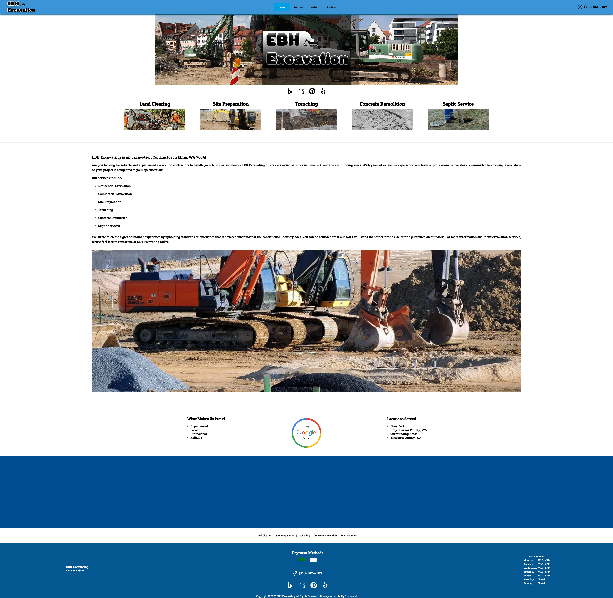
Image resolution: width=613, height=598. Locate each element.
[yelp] (323, 92)
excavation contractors (173, 165)
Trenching (105, 210)
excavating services (289, 165)
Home (282, 6)
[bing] (289, 92)
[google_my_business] (300, 92)
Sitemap (324, 596)
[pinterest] (312, 92)
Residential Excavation (114, 186)
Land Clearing (264, 535)
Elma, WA (315, 165)
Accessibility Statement (343, 596)
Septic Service (108, 226)
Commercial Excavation (115, 194)
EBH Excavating (253, 165)
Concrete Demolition (113, 218)
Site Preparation (109, 202)
